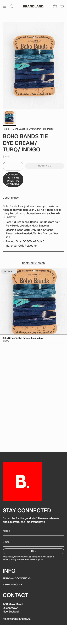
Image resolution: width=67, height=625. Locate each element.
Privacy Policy (9, 559)
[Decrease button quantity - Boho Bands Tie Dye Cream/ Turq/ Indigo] (7, 166)
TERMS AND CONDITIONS (17, 578)
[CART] (62, 6)
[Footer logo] (22, 481)
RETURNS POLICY (12, 584)
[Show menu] (4, 6)
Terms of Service (29, 559)
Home (6, 128)
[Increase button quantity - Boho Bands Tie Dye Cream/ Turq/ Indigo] (19, 166)
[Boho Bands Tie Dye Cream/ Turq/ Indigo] (33, 301)
